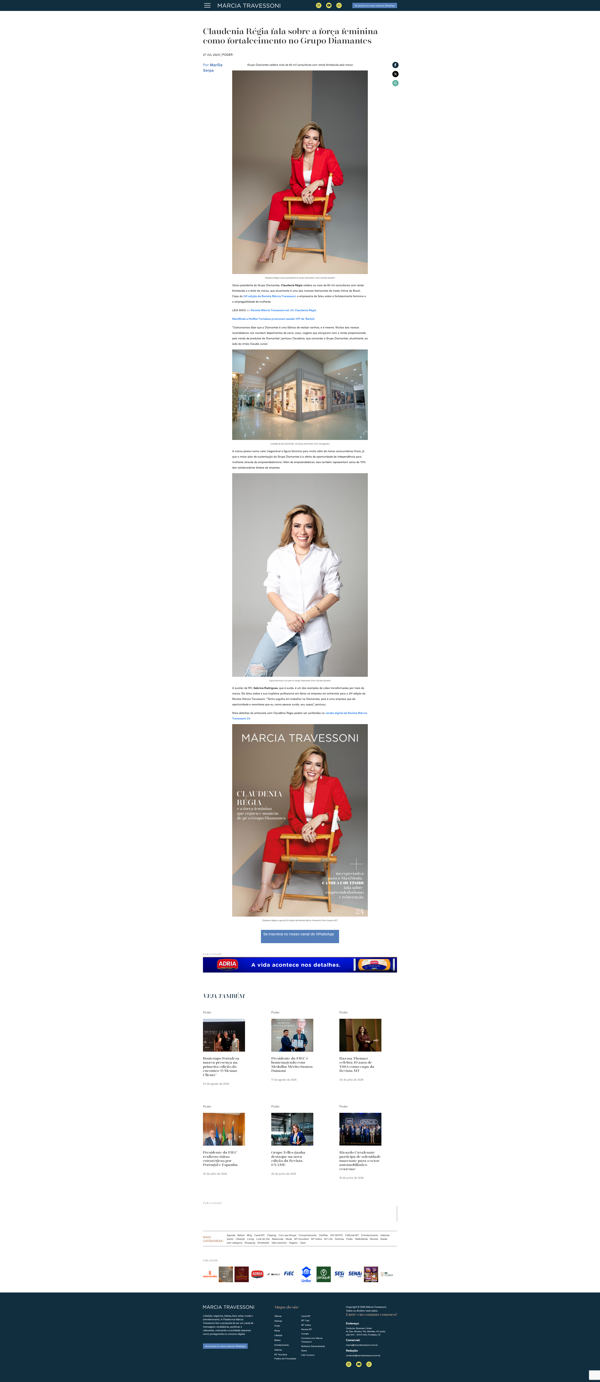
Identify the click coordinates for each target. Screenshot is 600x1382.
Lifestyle (240, 1239)
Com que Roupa (287, 1235)
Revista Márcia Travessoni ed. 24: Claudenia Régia (283, 310)
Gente (230, 1239)
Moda (289, 1239)
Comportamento (308, 1235)
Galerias (385, 1235)
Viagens (293, 1242)
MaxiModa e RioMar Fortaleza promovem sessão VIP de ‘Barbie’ (273, 319)
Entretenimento (369, 1235)
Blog (249, 1235)
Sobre (304, 1350)
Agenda (231, 1235)
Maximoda (277, 1239)
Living (250, 1239)
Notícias (339, 1239)
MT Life (328, 1239)
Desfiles (323, 1235)
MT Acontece (301, 1239)
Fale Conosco (308, 1354)
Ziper (303, 1242)
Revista (374, 1239)
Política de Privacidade (285, 1358)
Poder (349, 1239)
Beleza (241, 1235)
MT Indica (316, 1239)
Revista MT (306, 1329)
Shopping (250, 1242)
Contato (305, 1333)
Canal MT (259, 1235)
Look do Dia (263, 1239)
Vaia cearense (279, 1242)
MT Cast (305, 1320)
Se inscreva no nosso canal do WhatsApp (375, 5)
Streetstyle (263, 1242)
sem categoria (234, 1242)
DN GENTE (336, 1235)
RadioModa (361, 1239)
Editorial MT (352, 1235)
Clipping (271, 1235)
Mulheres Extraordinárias (313, 1346)
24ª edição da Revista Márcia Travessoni (269, 296)
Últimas (278, 1315)
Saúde (383, 1239)
